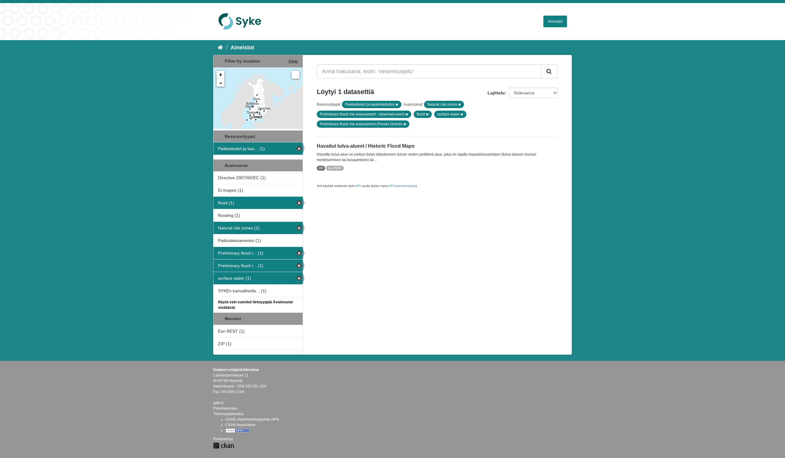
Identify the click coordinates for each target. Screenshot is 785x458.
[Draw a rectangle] (296, 75)
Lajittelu (496, 92)
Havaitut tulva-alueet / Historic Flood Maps (366, 146)
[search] (549, 71)
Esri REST (335, 168)
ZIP (321, 168)
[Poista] (397, 104)
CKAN (223, 445)
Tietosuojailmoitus (228, 414)
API (358, 185)
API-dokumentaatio (402, 185)
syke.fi (218, 403)
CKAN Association (240, 425)
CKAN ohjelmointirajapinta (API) (252, 419)
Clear (293, 61)
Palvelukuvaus (225, 408)
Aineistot (555, 21)
